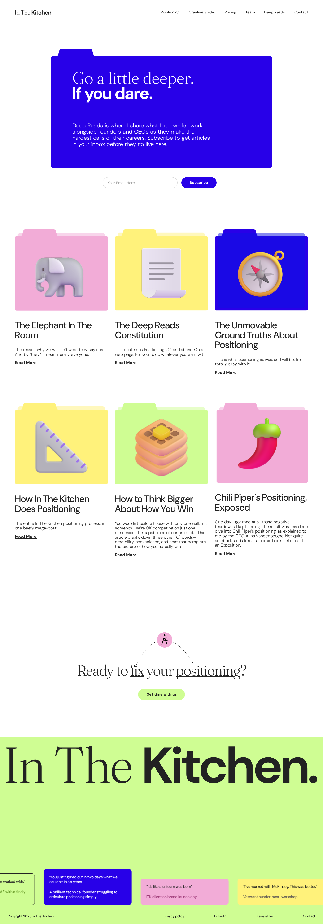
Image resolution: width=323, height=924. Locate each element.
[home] (33, 12)
